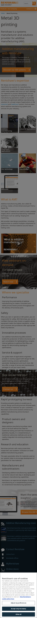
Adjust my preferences (18, 603)
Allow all (18, 614)
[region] (18, 595)
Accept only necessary (18, 609)
